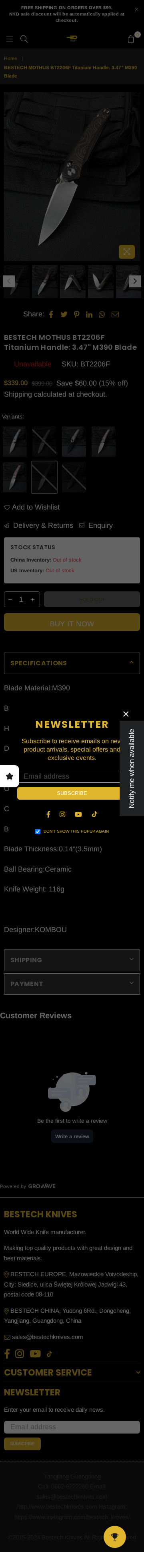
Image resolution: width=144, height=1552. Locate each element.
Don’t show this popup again (76, 831)
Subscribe (72, 793)
